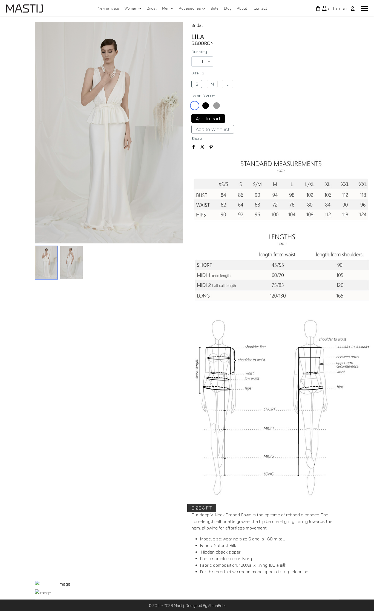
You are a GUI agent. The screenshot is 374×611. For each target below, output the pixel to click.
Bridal (152, 8)
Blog (228, 8)
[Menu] (364, 8)
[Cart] (318, 8)
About (242, 8)
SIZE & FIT (201, 508)
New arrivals (108, 8)
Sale (214, 8)
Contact (260, 8)
